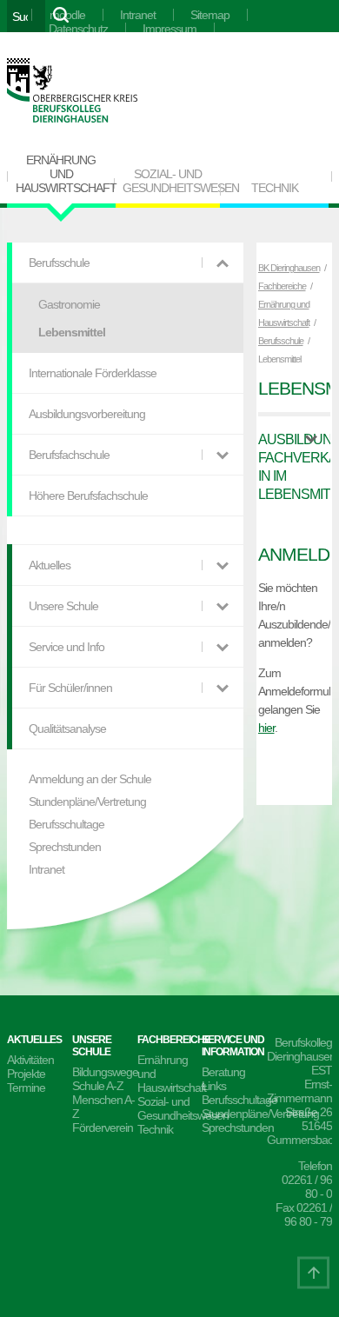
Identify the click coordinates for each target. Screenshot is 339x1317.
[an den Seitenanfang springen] (313, 1272)
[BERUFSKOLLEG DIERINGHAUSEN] (72, 91)
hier (266, 728)
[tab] (294, 466)
